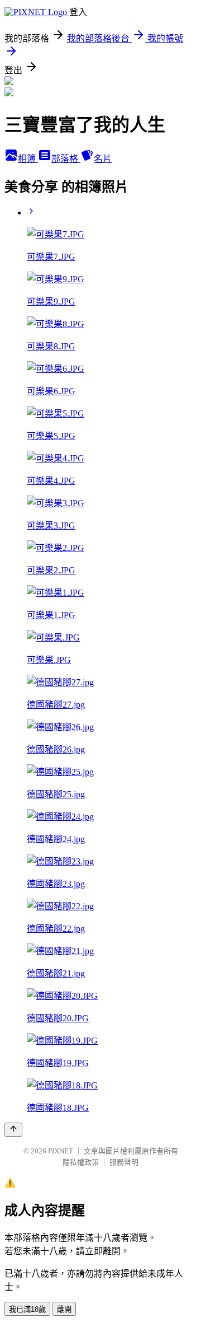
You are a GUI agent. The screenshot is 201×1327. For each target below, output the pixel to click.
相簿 (28, 158)
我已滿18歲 (27, 1309)
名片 (103, 158)
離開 (64, 1309)
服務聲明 (123, 1162)
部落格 (65, 158)
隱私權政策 (81, 1162)
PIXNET (60, 1151)
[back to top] (13, 1130)
